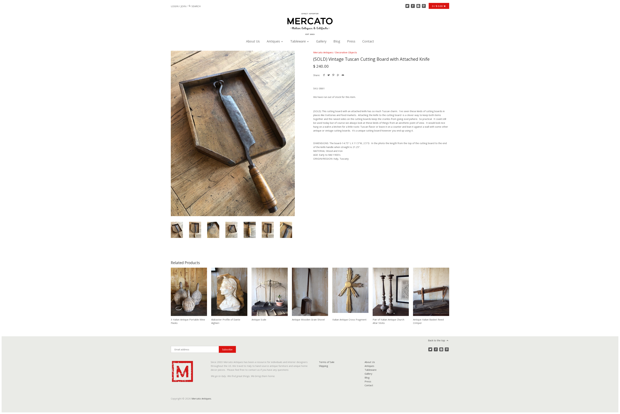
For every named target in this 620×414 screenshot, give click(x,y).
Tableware (298, 41)
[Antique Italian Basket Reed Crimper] (431, 292)
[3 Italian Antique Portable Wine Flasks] (189, 292)
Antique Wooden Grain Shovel (308, 319)
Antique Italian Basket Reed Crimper (428, 321)
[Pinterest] (424, 6)
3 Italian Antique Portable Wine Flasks (188, 321)
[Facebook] (413, 6)
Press (351, 41)
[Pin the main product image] (333, 75)
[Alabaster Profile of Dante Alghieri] (229, 292)
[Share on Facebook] (324, 75)
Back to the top (437, 340)
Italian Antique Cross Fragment (349, 319)
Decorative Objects (346, 52)
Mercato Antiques (323, 52)
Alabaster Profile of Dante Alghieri (225, 321)
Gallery (321, 41)
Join (183, 6)
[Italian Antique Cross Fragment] (350, 292)
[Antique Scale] (270, 292)
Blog (336, 41)
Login (174, 6)
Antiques (274, 41)
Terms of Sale (326, 362)
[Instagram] (418, 6)
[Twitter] (407, 6)
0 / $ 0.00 (437, 6)
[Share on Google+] (338, 75)
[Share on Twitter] (328, 75)
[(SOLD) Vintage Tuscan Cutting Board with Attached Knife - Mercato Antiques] (233, 133)
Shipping (323, 365)
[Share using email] (342, 75)
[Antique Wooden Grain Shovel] (310, 292)
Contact (368, 41)
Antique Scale (259, 319)
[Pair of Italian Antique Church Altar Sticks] (391, 292)
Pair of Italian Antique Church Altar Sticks (388, 321)
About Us (253, 41)
